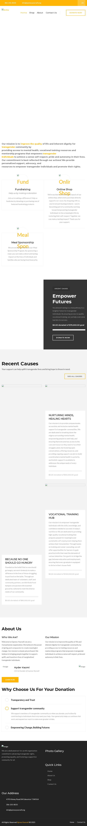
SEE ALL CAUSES (75, 376)
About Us (51, 775)
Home (24, 13)
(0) (82, 3)
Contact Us (51, 13)
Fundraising (22, 189)
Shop (31, 13)
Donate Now (75, 13)
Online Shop (64, 189)
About (40, 13)
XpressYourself (23, 822)
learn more (10, 680)
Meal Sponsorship (22, 242)
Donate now (63, 338)
